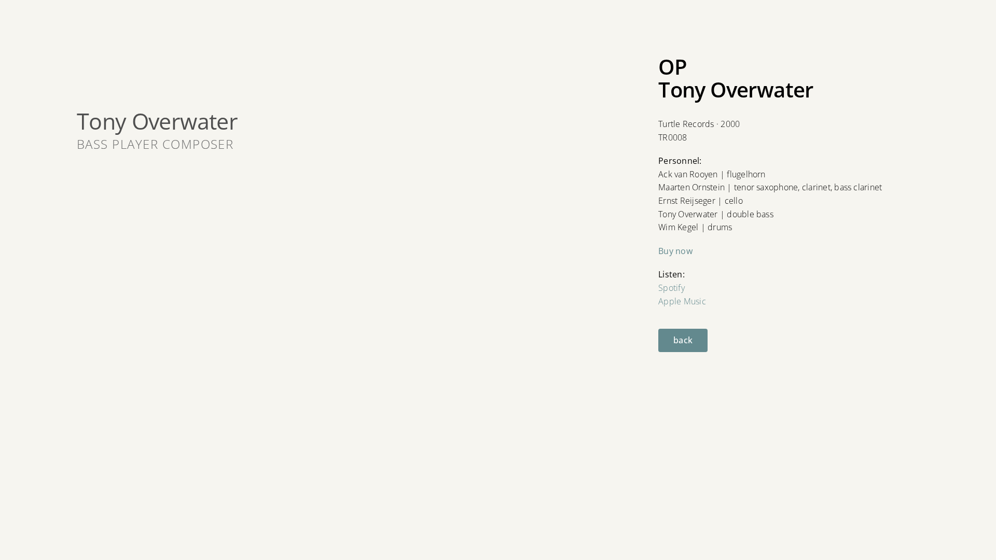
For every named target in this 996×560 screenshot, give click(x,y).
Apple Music (682, 301)
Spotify (671, 287)
